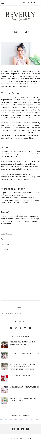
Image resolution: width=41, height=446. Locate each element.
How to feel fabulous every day (24, 353)
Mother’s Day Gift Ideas (20, 376)
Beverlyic (17, 438)
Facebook (5, 239)
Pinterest (4, 249)
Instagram (5, 244)
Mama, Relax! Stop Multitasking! (24, 387)
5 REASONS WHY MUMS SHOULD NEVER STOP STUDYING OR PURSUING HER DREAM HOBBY (22, 366)
